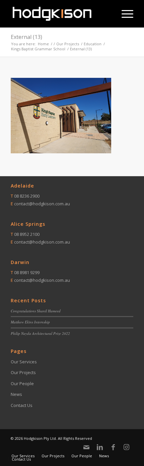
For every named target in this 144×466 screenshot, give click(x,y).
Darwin (20, 262)
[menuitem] (124, 13)
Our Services (24, 362)
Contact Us (21, 405)
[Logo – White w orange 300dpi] (60, 13)
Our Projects (23, 372)
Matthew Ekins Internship (30, 321)
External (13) (26, 37)
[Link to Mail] (86, 447)
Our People (22, 383)
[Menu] (124, 13)
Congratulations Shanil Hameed (36, 310)
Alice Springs (28, 224)
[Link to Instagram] (126, 447)
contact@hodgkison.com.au (42, 204)
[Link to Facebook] (113, 447)
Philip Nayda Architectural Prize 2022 (40, 333)
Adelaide (22, 186)
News (16, 394)
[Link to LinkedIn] (99, 447)
